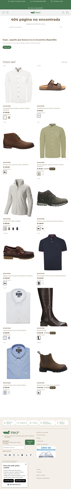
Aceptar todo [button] (8, 480)
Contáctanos (39, 441)
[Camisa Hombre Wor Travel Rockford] (19, 307)
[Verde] (9, 117)
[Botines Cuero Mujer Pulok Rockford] (52, 362)
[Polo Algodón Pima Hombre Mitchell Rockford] (52, 252)
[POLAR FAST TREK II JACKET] (19, 197)
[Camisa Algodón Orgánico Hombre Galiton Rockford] (19, 85)
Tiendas (34, 423)
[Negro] (13, 228)
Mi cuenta (39, 472)
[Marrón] (39, 116)
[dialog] (15, 474)
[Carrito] (67, 12)
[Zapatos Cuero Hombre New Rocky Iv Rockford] (19, 252)
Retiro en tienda (9, 422)
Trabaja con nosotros (41, 444)
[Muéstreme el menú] (3, 12)
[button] (14, 485)
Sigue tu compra (62, 422)
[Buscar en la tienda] (7, 12)
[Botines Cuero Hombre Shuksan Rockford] (52, 197)
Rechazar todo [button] (20, 480)
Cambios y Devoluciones (47, 422)
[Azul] (17, 228)
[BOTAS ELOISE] (52, 307)
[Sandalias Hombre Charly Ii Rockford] (52, 85)
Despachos (23, 423)
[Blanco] (5, 117)
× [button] (25, 464)
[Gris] (9, 228)
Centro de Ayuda (40, 435)
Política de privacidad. (17, 477)
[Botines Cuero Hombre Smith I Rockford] (19, 141)
